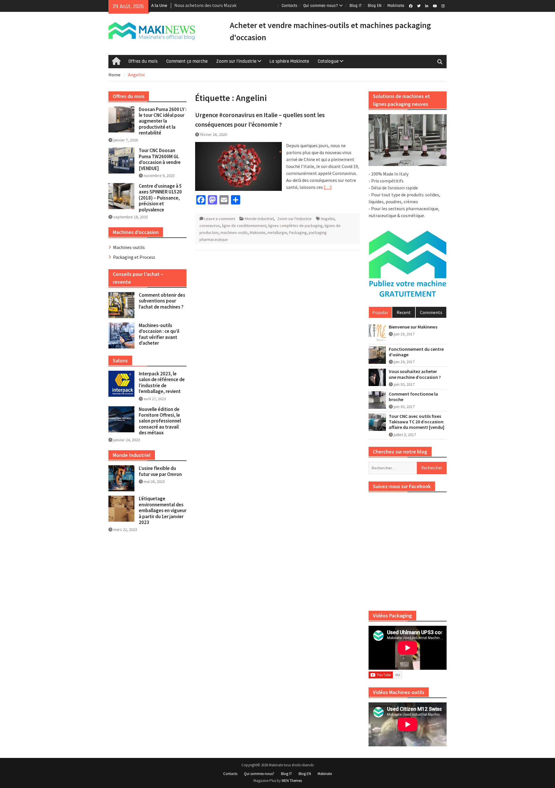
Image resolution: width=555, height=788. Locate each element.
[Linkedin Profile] (426, 5)
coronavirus (209, 225)
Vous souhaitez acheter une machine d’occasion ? (415, 374)
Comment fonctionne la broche (413, 396)
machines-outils (234, 232)
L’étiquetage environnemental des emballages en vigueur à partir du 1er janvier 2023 (162, 510)
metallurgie (277, 232)
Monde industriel (259, 218)
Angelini (327, 218)
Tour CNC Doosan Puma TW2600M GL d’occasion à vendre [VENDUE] (160, 159)
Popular (380, 312)
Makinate (395, 5)
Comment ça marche (187, 61)
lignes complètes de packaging (295, 225)
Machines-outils (129, 247)
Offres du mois (143, 61)
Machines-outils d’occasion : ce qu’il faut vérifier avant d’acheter (159, 334)
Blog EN (375, 5)
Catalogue (328, 61)
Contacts (289, 5)
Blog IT (355, 5)
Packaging (298, 232)
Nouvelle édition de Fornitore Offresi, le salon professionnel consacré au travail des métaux (160, 421)
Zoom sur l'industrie (294, 218)
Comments (431, 312)
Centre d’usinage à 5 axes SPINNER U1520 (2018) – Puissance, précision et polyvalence (160, 198)
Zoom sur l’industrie (236, 61)
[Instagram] (443, 5)
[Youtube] (435, 5)
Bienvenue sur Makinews (413, 327)
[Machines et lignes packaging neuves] (408, 140)
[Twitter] (418, 5)
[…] (328, 187)
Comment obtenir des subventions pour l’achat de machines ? (162, 301)
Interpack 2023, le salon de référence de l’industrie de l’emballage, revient (162, 382)
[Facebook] (410, 5)
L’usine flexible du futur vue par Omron (160, 471)
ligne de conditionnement (244, 225)
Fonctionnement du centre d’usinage (416, 351)
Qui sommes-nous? (320, 5)
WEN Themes (292, 780)
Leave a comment (219, 218)
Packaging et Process (134, 257)
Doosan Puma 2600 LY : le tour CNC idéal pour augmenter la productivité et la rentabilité (162, 121)
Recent (404, 312)
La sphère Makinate (289, 61)
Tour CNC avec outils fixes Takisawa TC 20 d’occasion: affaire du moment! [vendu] (416, 422)
